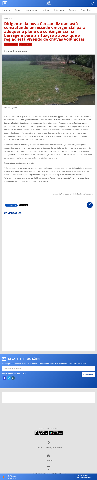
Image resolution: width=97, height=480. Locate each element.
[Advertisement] (48, 398)
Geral (18, 9)
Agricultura (86, 9)
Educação (59, 9)
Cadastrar (88, 374)
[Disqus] (48, 247)
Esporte (6, 9)
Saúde (72, 9)
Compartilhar (12, 205)
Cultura (46, 9)
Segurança (31, 9)
